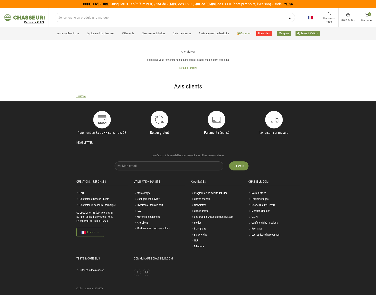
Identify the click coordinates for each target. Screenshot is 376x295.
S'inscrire (239, 166)
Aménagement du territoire (214, 33)
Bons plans (264, 33)
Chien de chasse (182, 33)
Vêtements (128, 33)
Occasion (245, 33)
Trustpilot (81, 96)
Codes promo (201, 210)
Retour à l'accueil (188, 67)
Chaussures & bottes (153, 33)
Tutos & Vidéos (309, 33)
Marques (284, 33)
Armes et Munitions (68, 33)
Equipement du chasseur (101, 33)
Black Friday (200, 234)
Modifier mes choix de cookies (153, 228)
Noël (196, 240)
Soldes (197, 222)
